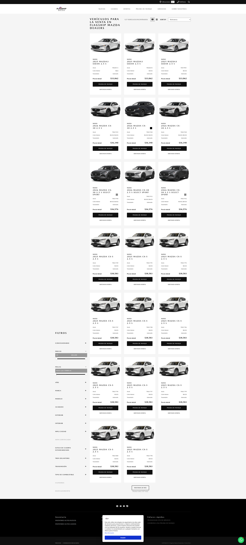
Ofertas (126, 9)
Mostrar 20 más (140, 487)
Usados (114, 9)
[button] (189, 2)
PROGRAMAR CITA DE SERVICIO (159, 520)
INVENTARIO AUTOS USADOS (65, 524)
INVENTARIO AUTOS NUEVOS (65, 520)
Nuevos (102, 9)
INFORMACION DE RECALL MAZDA (71, 543)
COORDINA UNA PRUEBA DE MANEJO (161, 523)
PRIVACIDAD (58, 543)
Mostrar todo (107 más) (140, 491)
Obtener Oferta (105, 89)
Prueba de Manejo (144, 9)
